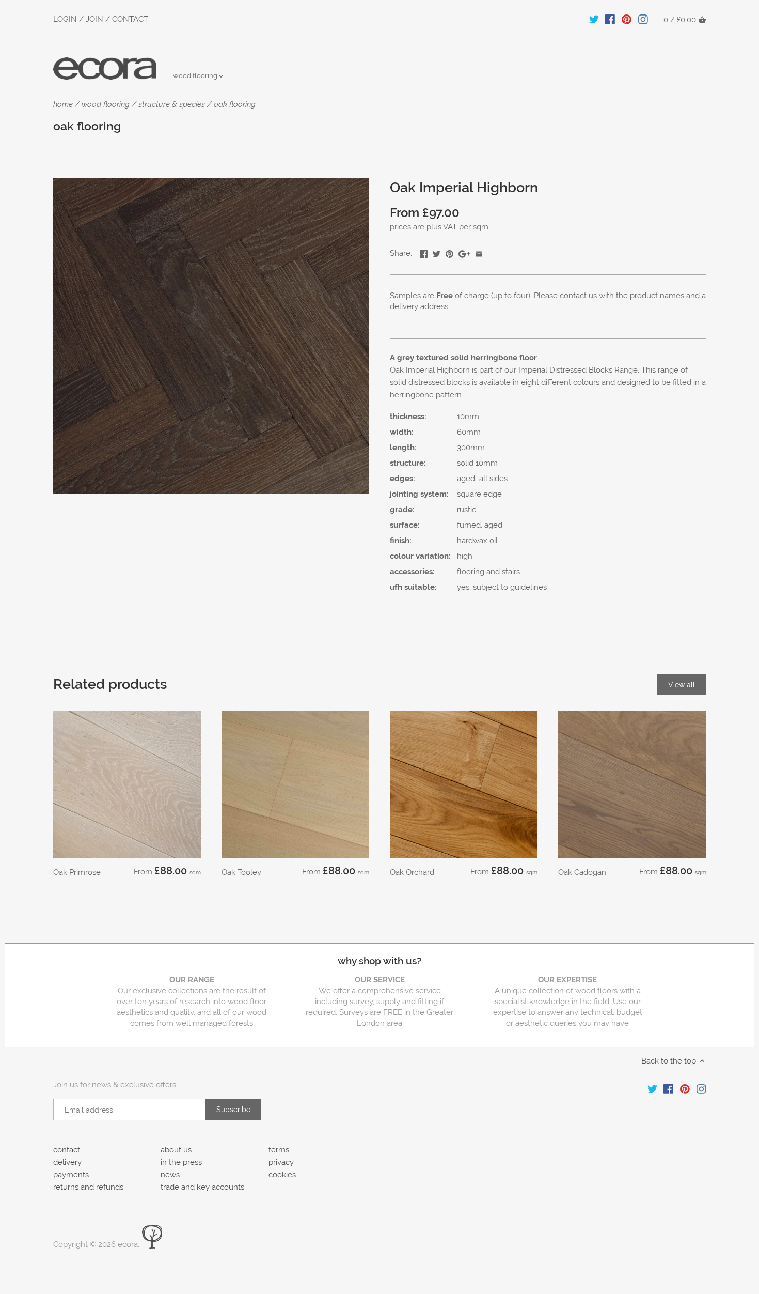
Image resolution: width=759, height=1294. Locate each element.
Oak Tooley (241, 872)
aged (466, 478)
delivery (67, 1162)
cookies (282, 1174)
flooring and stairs (488, 571)
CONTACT (130, 19)
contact (66, 1149)
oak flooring (235, 104)
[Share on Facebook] (424, 252)
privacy (281, 1162)
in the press (181, 1162)
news (170, 1174)
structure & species (171, 104)
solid (465, 463)
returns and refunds (88, 1187)
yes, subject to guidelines (502, 587)
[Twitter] (594, 19)
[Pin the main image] (449, 252)
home (63, 104)
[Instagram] (643, 19)
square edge (479, 494)
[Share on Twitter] (436, 252)
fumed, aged (479, 525)
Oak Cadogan (582, 872)
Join (94, 19)
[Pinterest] (626, 19)
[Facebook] (610, 19)
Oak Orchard (412, 872)
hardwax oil (477, 540)
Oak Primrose (77, 872)
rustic (466, 509)
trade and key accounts (202, 1187)
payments (71, 1174)
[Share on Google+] (464, 252)
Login (65, 19)
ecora (128, 1244)
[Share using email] (479, 252)
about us (176, 1149)
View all (681, 685)
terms (278, 1149)
